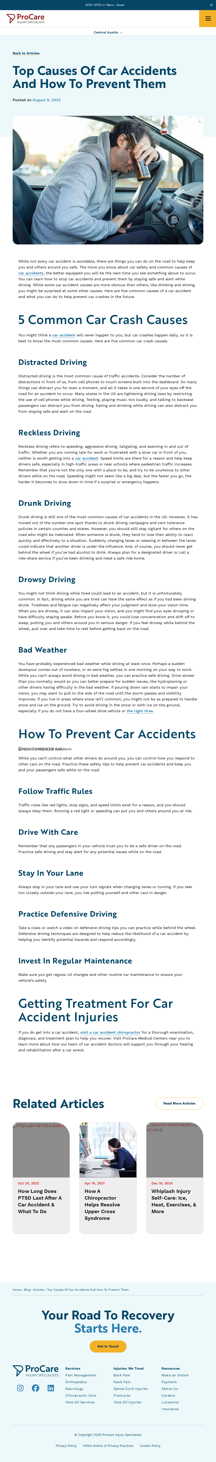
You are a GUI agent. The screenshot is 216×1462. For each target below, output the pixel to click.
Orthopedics (76, 1382)
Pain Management (80, 1375)
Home (17, 1290)
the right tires (140, 711)
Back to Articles (26, 53)
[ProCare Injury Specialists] (25, 18)
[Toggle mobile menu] (208, 18)
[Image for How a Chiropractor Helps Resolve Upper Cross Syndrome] (108, 1149)
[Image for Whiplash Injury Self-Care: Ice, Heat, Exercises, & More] (174, 1149)
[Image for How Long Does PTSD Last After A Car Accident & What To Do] (41, 1149)
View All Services (80, 1402)
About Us (170, 1389)
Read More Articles (179, 1103)
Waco (110, 5)
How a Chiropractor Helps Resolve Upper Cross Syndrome (102, 1205)
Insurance (170, 1409)
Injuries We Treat (128, 1368)
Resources (171, 1368)
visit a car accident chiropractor (110, 1032)
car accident (63, 335)
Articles (38, 1290)
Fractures (121, 1395)
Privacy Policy (66, 1446)
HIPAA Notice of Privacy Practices (108, 1446)
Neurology (74, 1389)
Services (72, 1368)
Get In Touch (108, 1346)
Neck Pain (122, 1382)
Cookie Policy (150, 1446)
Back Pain (121, 1375)
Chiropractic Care (80, 1395)
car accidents (30, 273)
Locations (170, 1402)
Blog (27, 1290)
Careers (168, 1395)
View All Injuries (127, 1402)
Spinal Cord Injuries (130, 1389)
